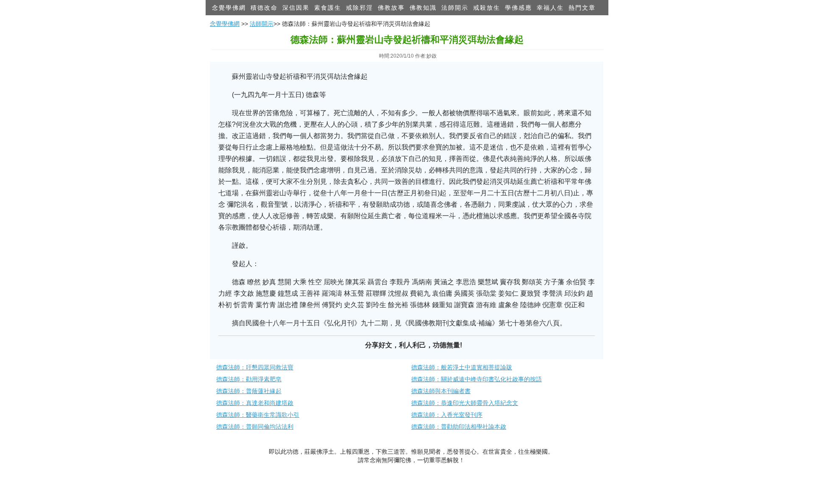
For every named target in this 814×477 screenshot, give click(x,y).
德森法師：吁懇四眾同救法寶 (254, 367)
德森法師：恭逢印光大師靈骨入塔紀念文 (464, 402)
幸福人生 (550, 7)
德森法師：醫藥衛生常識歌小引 (257, 414)
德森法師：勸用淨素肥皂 (249, 379)
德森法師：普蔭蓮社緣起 (249, 391)
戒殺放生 (486, 7)
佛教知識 (423, 7)
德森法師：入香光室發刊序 (446, 414)
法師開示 (454, 7)
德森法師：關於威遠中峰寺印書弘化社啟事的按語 (476, 379)
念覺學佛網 (229, 7)
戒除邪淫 (359, 7)
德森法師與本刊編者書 (441, 391)
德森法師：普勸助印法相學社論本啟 (458, 426)
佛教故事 (391, 7)
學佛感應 (518, 7)
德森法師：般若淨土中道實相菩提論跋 (461, 367)
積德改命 (264, 7)
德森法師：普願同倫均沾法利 (254, 426)
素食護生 (327, 7)
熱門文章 (582, 7)
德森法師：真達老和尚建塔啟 (254, 402)
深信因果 (295, 7)
